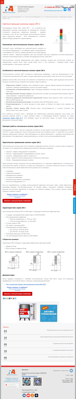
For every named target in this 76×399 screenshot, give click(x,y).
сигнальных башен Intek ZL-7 (13, 118)
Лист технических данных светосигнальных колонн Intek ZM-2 (26, 284)
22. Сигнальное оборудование (14, 17)
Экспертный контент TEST (75, 206)
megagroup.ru (67, 381)
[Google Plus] (14, 298)
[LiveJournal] (12, 298)
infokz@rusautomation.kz (29, 376)
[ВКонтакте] (4, 298)
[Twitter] (6, 298)
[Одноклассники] (8, 298)
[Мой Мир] (10, 298)
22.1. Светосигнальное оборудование (32, 17)
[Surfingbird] (15, 298)
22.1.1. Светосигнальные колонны (50, 17)
